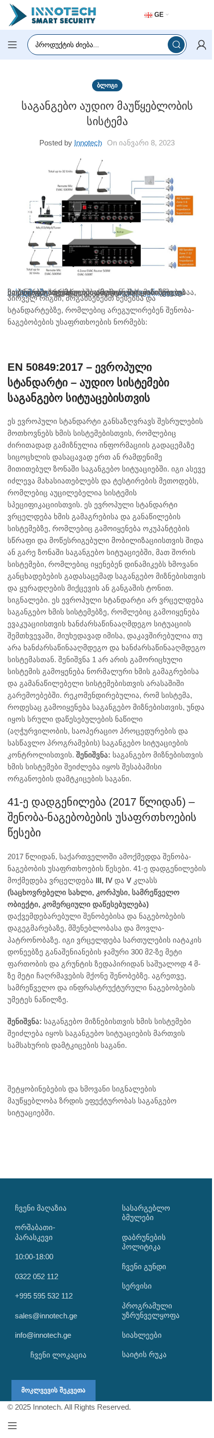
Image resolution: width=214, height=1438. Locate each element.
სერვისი (137, 1286)
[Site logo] (52, 14)
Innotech (88, 142)
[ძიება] (176, 44)
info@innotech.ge (43, 1335)
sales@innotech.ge (46, 1315)
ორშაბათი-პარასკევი (35, 1232)
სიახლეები (142, 1335)
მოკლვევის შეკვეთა (53, 1390)
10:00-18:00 (34, 1256)
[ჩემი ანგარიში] (202, 45)
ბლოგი (107, 85)
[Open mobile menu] (12, 45)
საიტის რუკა (144, 1354)
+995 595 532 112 (44, 1296)
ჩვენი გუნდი (144, 1266)
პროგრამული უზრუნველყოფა (151, 1310)
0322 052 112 (36, 1276)
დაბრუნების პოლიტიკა (144, 1242)
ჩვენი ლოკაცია (57, 1355)
